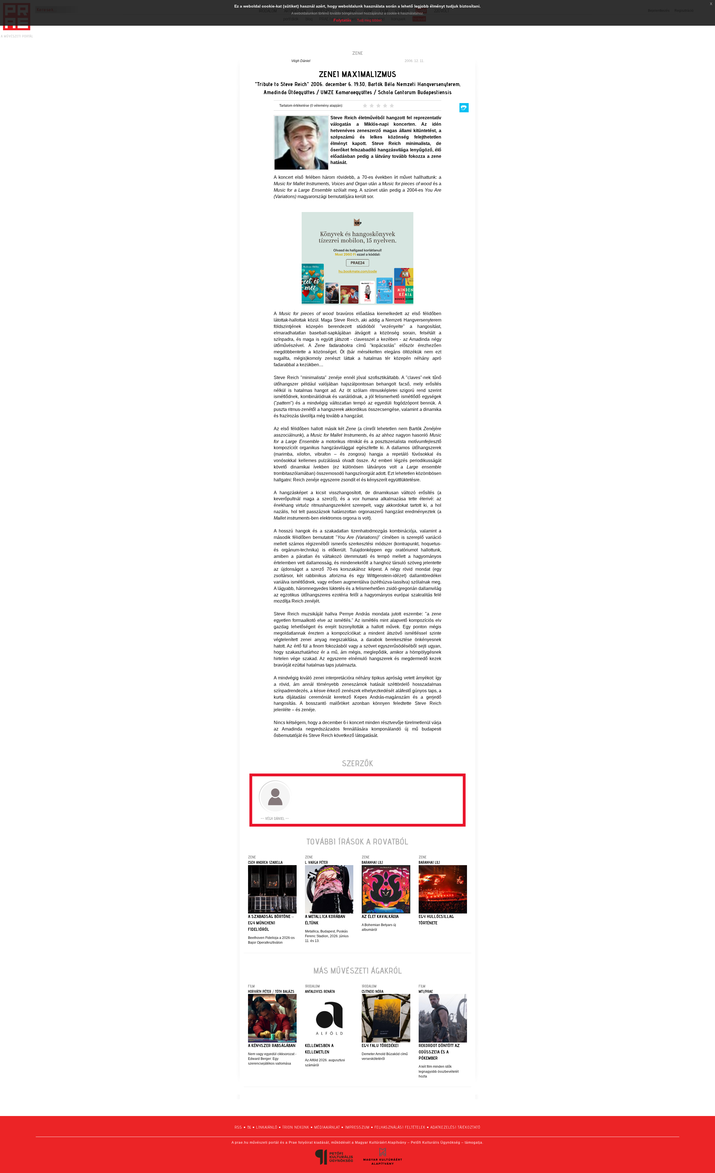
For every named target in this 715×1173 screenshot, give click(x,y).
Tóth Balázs (284, 991)
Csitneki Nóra (372, 991)
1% (249, 1127)
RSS (238, 1127)
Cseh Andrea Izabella (265, 862)
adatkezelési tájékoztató (455, 1127)
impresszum (357, 1127)
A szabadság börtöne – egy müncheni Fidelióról (271, 923)
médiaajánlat (327, 1127)
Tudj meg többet (369, 20)
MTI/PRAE (426, 991)
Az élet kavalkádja (380, 916)
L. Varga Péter (316, 862)
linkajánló (266, 1127)
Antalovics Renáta (320, 991)
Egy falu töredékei (380, 1045)
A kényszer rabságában (271, 1045)
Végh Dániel (300, 61)
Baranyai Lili (372, 862)
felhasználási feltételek (400, 1127)
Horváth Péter (259, 991)
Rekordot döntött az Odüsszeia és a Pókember (439, 1052)
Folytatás (342, 20)
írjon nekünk (295, 1127)
